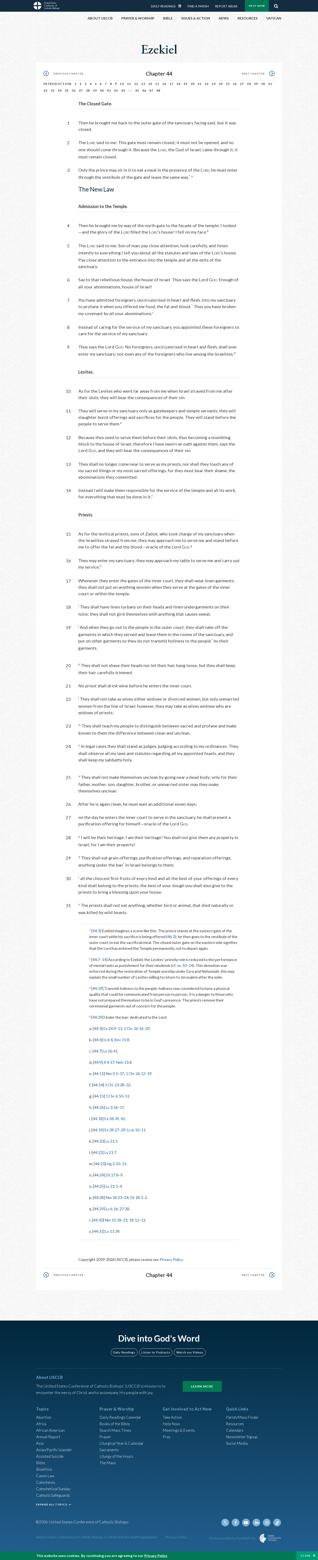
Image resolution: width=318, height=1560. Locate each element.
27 (242, 84)
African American (50, 1430)
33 (53, 90)
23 (214, 84)
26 (235, 84)
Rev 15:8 (121, 1039)
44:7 (96, 959)
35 (67, 90)
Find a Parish (198, 6)
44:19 (97, 988)
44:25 (99, 1186)
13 (143, 84)
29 (256, 84)
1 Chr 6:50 (114, 1096)
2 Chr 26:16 (133, 1028)
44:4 (97, 1039)
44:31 (98, 1231)
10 (122, 84)
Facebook (235, 1522)
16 (164, 84)
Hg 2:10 (113, 1163)
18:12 (134, 1220)
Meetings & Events (179, 1430)
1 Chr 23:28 (114, 1084)
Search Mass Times (115, 1430)
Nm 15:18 (113, 1220)
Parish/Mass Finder (242, 1417)
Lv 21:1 (112, 1186)
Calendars (234, 1430)
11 (129, 84)
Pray (166, 1436)
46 (144, 90)
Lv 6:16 (112, 1208)
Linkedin (256, 1522)
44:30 (98, 1220)
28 (249, 84)
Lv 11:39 (112, 1231)
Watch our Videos (189, 1352)
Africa (41, 1423)
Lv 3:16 (112, 1107)
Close (306, 1555)
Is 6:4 (107, 1039)
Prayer (105, 1436)
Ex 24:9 (109, 1028)
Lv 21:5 (111, 1141)
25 (228, 84)
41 (109, 90)
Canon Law (45, 1475)
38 (88, 90)
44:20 (98, 1141)
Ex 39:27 (111, 1129)
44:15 (99, 1096)
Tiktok (277, 1522)
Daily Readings (163, 6)
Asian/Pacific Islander (54, 1449)
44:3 (96, 930)
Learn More (202, 1386)
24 (221, 84)
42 (116, 90)
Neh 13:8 (124, 1062)
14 (150, 84)
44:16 (99, 1107)
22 (207, 84)
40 (102, 90)
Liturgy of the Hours (116, 1456)
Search (276, 5)
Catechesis (45, 1482)
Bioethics (44, 1469)
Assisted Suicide (50, 1456)
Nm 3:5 (112, 1073)
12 (136, 84)
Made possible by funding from (232, 1538)
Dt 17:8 (112, 1175)
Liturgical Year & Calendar (122, 1443)
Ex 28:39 (111, 1118)
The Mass (108, 1462)
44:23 (99, 1163)
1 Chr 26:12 (135, 1073)
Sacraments (109, 1449)
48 (158, 90)
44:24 (99, 1175)
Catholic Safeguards (53, 1495)
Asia (39, 1443)
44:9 (97, 1062)
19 (185, 84)
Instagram (267, 1522)
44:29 (97, 1017)
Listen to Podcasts (155, 1352)
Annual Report (48, 1436)
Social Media (237, 1443)
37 (81, 90)
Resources (235, 1423)
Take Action (172, 1417)
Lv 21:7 (110, 1152)
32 (45, 90)
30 (263, 84)
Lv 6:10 (133, 1129)
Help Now (257, 5)
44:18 (97, 1118)
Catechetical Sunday (53, 1488)
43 (123, 90)
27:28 (124, 1208)
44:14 (98, 1084)
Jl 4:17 (108, 1062)
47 (151, 90)
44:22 (97, 1152)
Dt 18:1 (136, 1197)
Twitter (225, 1522)
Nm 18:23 (114, 1197)
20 (193, 84)
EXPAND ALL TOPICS (51, 1504)
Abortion (43, 1417)
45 (137, 90)
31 (270, 84)
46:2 (171, 936)
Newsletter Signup (242, 1436)
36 (74, 90)
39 (95, 90)
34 (60, 90)
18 (178, 84)
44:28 (99, 1197)
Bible (40, 1462)
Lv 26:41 (110, 1051)
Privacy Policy (171, 1259)
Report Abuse (226, 6)
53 (127, 1096)
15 (157, 84)
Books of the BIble (115, 1423)
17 (171, 84)
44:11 (99, 1073)
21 (200, 84)
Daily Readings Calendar (181, 6)
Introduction (57, 84)
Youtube (246, 1522)
